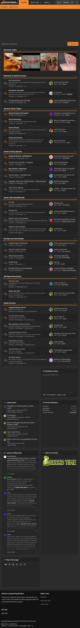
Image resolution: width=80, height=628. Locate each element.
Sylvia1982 (65, 285)
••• (36, 474)
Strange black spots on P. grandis (64, 169)
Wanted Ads (13, 210)
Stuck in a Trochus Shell (61, 82)
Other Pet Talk (14, 291)
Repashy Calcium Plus (60, 308)
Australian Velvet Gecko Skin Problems (66, 333)
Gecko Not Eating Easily (61, 181)
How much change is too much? (64, 156)
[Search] (77, 2)
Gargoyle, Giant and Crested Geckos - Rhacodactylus (27, 181)
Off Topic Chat (14, 281)
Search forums (13, 7)
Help (29, 626)
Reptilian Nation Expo (68, 221)
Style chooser (5, 624)
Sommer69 (65, 205)
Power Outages (59, 342)
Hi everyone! (58, 92)
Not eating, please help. (61, 256)
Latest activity (44, 604)
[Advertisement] (40, 26)
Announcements (14, 80)
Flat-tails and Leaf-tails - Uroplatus (21, 162)
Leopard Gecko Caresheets (18, 243)
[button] (40, 2)
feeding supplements (60, 249)
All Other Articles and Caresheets (20, 268)
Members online (51, 371)
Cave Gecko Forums (16, 341)
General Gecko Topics (12, 108)
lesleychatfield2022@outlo (70, 270)
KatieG (64, 177)
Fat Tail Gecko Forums (16, 316)
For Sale (11, 202)
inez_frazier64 (66, 251)
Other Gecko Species (16, 187)
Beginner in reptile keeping (62, 359)
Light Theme (13, 624)
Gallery (46, 2)
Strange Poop (58, 325)
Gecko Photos (14, 128)
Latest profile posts (14, 453)
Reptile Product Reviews (17, 227)
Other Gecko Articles (16, 256)
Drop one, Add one (60, 283)
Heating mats (58, 229)
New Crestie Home (60, 141)
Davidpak (73, 412)
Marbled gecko (58, 203)
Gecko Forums (10, 303)
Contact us (4, 626)
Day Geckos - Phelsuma (18, 169)
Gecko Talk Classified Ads (14, 197)
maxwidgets (66, 158)
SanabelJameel (11, 456)
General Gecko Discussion (19, 113)
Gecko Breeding (15, 119)
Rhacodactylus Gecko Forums (19, 324)
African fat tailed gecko (61, 162)
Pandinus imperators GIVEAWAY (64, 268)
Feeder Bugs (13, 262)
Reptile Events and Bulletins (18, 218)
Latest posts (11, 402)
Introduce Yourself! (16, 90)
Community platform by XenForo (18, 621)
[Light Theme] (72, 2)
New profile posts (46, 601)
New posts (4, 7)
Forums (23, 2)
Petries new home (59, 129)
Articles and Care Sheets (14, 238)
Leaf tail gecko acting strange (63, 350)
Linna (9, 493)
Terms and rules (13, 626)
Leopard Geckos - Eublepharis (20, 156)
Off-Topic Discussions (12, 276)
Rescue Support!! (59, 317)
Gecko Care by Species (13, 151)
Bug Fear (56, 262)
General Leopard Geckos (17, 249)
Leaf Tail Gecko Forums (17, 349)
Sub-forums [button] (32, 311)
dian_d (64, 183)
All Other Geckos (15, 357)
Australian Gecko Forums (18, 332)
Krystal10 (66, 102)
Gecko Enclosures (15, 138)
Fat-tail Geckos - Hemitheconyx (20, 175)
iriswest (9, 477)
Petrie (64, 131)
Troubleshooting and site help (19, 100)
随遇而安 (69, 94)
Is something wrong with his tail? (64, 175)
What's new (35, 2)
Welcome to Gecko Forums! (15, 76)
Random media (10, 50)
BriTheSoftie (66, 258)
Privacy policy (22, 626)
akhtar (67, 115)
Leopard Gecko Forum (17, 307)
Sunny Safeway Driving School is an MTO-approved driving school (21, 459)
